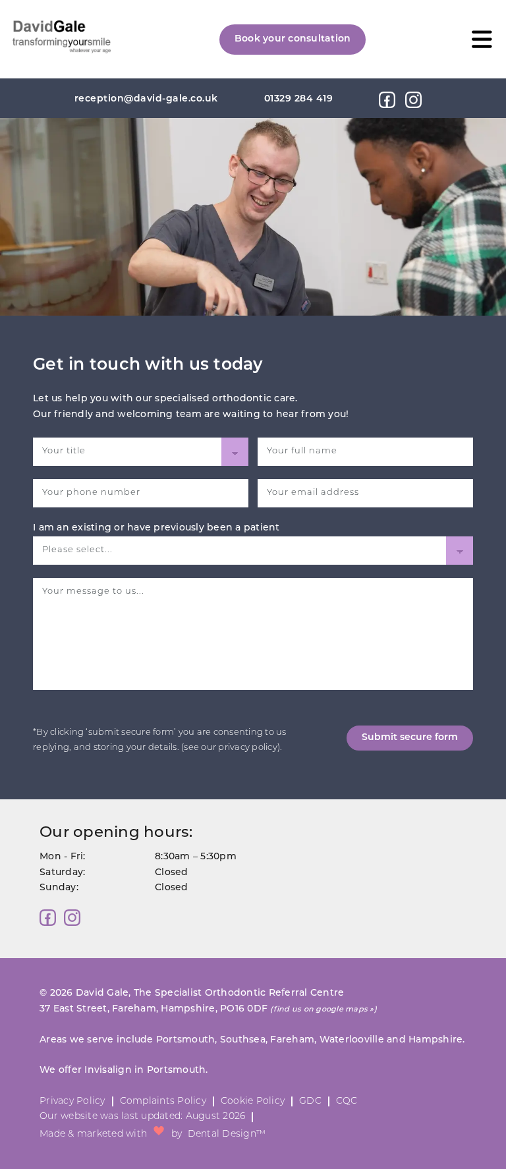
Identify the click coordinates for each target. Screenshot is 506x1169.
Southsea (243, 1040)
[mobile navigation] (481, 39)
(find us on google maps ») (323, 1009)
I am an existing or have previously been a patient (156, 528)
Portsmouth (185, 1040)
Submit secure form (410, 738)
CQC (347, 1101)
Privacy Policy (72, 1101)
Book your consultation (293, 39)
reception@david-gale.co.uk (146, 99)
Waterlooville (352, 1040)
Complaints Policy (163, 1101)
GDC (310, 1101)
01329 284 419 (298, 99)
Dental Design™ (227, 1134)
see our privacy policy (230, 747)
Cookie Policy (253, 1101)
